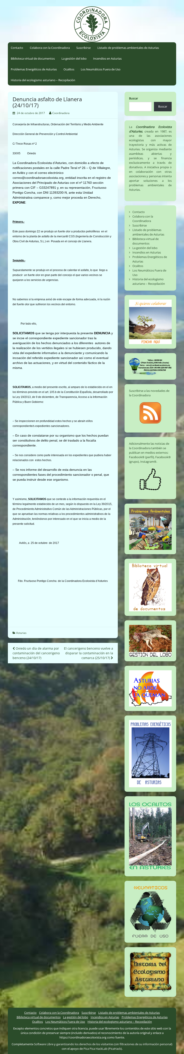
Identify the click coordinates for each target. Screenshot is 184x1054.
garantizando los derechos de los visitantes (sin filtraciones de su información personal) (114, 1044)
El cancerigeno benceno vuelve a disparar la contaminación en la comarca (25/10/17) (88, 653)
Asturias (21, 633)
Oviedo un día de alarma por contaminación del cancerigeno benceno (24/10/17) (36, 653)
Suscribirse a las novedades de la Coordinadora (149, 393)
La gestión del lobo (74, 58)
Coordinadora (61, 113)
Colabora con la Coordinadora (50, 48)
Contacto (17, 48)
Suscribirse (83, 48)
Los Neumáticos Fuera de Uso (100, 69)
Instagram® (148, 462)
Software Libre (43, 1044)
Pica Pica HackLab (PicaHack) (102, 1049)
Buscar (133, 98)
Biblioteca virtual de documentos (33, 58)
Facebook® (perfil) (141, 457)
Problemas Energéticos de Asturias (34, 69)
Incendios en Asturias (107, 58)
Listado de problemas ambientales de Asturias (128, 48)
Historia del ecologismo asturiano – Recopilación (43, 80)
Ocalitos (69, 69)
